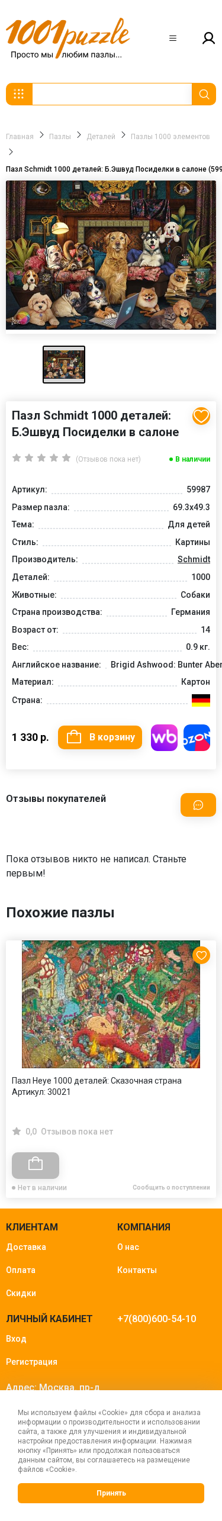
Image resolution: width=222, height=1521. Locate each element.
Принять (111, 1493)
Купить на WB (164, 737)
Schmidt (194, 559)
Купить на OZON (197, 737)
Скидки (21, 1293)
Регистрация (31, 1362)
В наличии (192, 459)
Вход (16, 1338)
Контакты (137, 1270)
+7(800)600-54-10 (156, 1319)
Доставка (26, 1247)
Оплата (21, 1270)
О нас (128, 1247)
